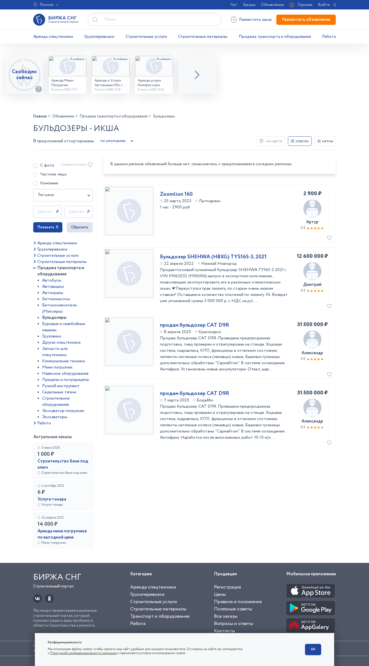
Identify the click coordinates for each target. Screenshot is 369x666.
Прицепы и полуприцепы (65, 380)
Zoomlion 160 (176, 194)
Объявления (272, 5)
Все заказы (225, 616)
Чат (233, 5)
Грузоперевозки (99, 36)
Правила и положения (238, 601)
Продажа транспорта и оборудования (275, 36)
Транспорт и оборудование (160, 616)
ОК (313, 649)
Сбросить (79, 227)
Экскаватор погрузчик (63, 411)
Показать (48, 227)
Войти (324, 5)
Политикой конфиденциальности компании (83, 653)
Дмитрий (312, 285)
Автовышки (53, 286)
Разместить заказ (255, 19)
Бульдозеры (54, 318)
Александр (312, 353)
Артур (312, 222)
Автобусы (51, 280)
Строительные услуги (146, 36)
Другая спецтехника (61, 342)
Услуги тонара (52, 499)
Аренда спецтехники (53, 36)
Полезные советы (233, 609)
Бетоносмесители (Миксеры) (59, 308)
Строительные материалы (202, 36)
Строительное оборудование (56, 401)
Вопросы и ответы (233, 623)
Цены (220, 594)
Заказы (249, 5)
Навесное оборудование (65, 373)
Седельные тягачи (59, 392)
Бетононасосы (56, 299)
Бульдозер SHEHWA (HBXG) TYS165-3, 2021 (213, 257)
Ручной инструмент (61, 386)
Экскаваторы (54, 417)
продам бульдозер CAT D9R (194, 325)
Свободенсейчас (24, 75)
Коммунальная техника (63, 361)
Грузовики (51, 336)
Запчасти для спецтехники (55, 352)
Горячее (305, 5)
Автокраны (52, 293)
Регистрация (227, 587)
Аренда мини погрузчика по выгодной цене (62, 534)
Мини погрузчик (57, 367)
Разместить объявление (306, 19)
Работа (329, 36)
